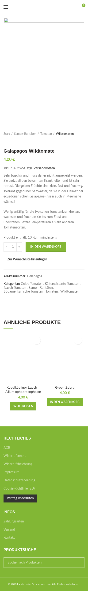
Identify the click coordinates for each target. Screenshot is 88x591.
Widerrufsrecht (15, 456)
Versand (9, 529)
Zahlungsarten (14, 521)
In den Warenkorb (45, 246)
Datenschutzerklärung (19, 480)
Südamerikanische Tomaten (23, 291)
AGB (7, 448)
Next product (15, 141)
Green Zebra (64, 387)
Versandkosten (44, 168)
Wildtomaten (65, 133)
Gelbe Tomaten (31, 284)
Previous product (6, 141)
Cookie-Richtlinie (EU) (19, 488)
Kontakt (9, 537)
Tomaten (46, 133)
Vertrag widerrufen (20, 498)
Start (7, 133)
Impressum (11, 472)
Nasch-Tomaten (15, 288)
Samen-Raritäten (25, 133)
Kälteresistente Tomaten (62, 284)
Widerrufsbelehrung (18, 464)
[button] (65, 402)
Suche (78, 562)
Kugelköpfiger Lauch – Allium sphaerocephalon (23, 390)
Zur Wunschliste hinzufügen (27, 259)
